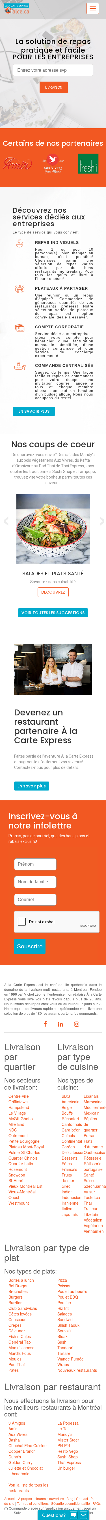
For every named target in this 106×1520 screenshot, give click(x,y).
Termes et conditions (33, 1503)
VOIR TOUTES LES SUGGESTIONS (53, 613)
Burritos (15, 1302)
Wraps (63, 1364)
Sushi (62, 1342)
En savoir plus (32, 786)
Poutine (64, 1302)
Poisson (64, 1285)
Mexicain (91, 1113)
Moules (14, 1359)
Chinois (68, 1135)
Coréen (68, 1146)
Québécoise (94, 1152)
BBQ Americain (70, 1098)
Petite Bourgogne (24, 1141)
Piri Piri (63, 1445)
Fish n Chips (19, 1336)
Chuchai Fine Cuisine (27, 1445)
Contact (82, 1498)
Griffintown (18, 1101)
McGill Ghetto (20, 1118)
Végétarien (93, 1225)
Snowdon (16, 1175)
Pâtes (13, 1370)
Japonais (70, 1214)
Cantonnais (72, 1124)
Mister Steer (68, 1440)
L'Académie (18, 1473)
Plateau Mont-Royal (26, 1146)
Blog (69, 1498)
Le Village (17, 1113)
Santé (89, 1175)
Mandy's (64, 1434)
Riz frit (63, 1308)
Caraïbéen (71, 1130)
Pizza (62, 1280)
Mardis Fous (19, 1353)
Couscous (17, 1319)
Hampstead (18, 1107)
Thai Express (69, 1462)
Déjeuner (16, 1330)
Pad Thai (16, 1364)
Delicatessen (73, 1152)
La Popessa (68, 1423)
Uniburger (66, 1468)
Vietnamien (94, 1231)
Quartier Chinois (23, 1158)
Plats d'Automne (93, 1143)
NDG (12, 1130)
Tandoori (65, 1347)
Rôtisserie (92, 1158)
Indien (67, 1192)
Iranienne (70, 1203)
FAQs (96, 1503)
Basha (14, 1440)
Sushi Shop (67, 1457)
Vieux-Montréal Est (25, 1186)
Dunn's (14, 1457)
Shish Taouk (68, 1325)
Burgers (15, 1297)
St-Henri (15, 1180)
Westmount (18, 1203)
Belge (67, 1107)
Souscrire (30, 946)
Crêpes (14, 1325)
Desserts (69, 1158)
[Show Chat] (73, 1515)
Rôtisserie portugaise (93, 1166)
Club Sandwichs (22, 1308)
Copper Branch (22, 1451)
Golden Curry (20, 1462)
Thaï (88, 1203)
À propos (25, 1498)
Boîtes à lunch (21, 1280)
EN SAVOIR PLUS (33, 411)
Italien (67, 1208)
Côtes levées (20, 1314)
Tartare (63, 1353)
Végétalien (93, 1220)
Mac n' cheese (21, 1347)
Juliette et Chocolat (25, 1468)
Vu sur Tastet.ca (92, 1194)
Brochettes (18, 1291)
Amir (12, 1428)
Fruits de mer (68, 1177)
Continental (72, 1141)
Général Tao (19, 1342)
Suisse (90, 1180)
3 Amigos (16, 1423)
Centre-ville (18, 1096)
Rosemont (17, 1169)
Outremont (18, 1135)
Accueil (10, 1498)
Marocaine (93, 1101)
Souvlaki (64, 1330)
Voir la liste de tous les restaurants (28, 1487)
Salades (64, 1314)
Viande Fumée (70, 1359)
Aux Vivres (17, 1434)
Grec (66, 1186)
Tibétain (91, 1214)
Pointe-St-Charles (24, 1152)
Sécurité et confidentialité (70, 1503)
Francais (69, 1169)
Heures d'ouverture (49, 1498)
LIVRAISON (53, 87)
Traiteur (91, 1208)
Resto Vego (67, 1451)
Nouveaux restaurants (77, 1370)
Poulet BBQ (67, 1297)
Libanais (91, 1096)
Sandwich (66, 1319)
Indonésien (71, 1197)
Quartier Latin (20, 1163)
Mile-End (16, 1124)
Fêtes (67, 1163)
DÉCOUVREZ (53, 592)
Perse (89, 1135)
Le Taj (62, 1428)
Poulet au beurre (72, 1291)
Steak (62, 1336)
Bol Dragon (18, 1285)
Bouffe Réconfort (70, 1115)
